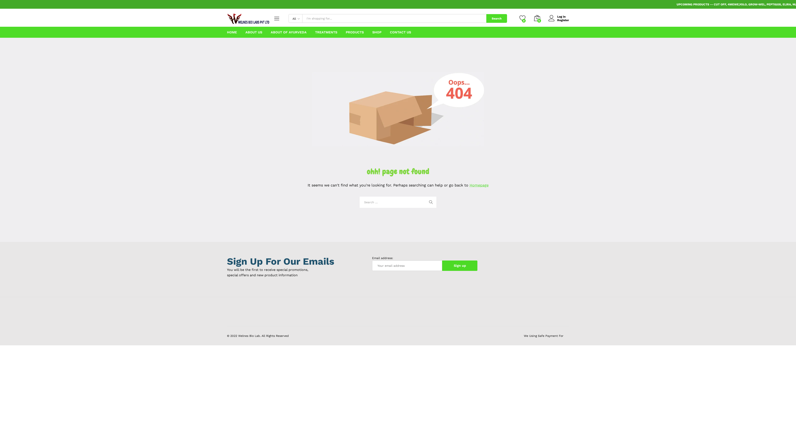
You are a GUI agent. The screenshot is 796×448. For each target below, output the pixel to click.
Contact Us (400, 32)
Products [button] (355, 32)
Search (497, 18)
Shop (376, 32)
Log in (561, 16)
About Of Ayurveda (289, 32)
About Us (253, 32)
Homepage (479, 185)
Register (563, 20)
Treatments (326, 32)
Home (232, 32)
